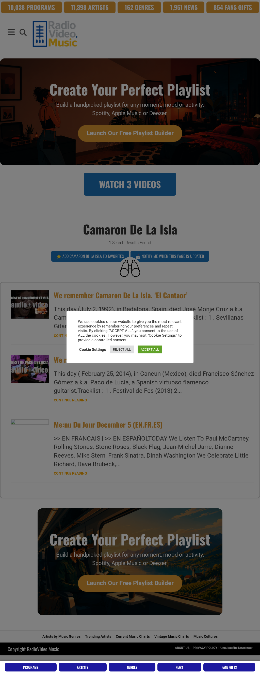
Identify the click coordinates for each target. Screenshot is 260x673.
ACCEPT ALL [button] (150, 349)
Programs (30, 667)
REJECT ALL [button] (122, 349)
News (179, 667)
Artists (82, 667)
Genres (132, 667)
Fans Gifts (229, 667)
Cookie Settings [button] (92, 349)
